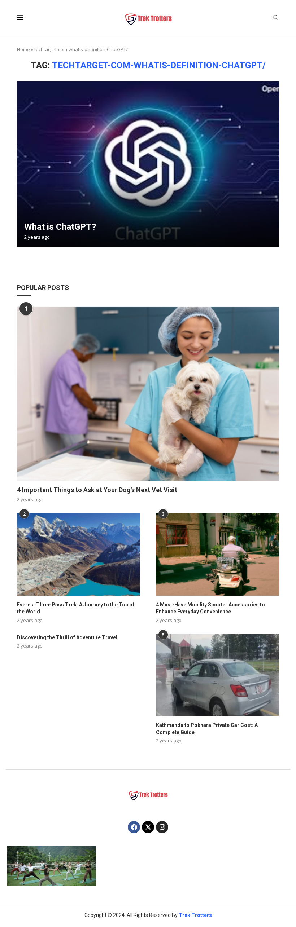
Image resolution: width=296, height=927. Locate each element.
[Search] (275, 18)
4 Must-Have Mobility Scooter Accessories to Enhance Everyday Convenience (210, 608)
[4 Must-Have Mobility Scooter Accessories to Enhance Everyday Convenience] (217, 554)
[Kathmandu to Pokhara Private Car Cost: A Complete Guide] (217, 675)
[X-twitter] (148, 827)
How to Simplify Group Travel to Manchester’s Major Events (53, 868)
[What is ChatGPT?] (148, 164)
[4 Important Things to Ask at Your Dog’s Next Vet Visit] (148, 393)
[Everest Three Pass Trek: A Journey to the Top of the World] (78, 554)
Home (23, 49)
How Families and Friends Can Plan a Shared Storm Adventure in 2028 (96, 866)
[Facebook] (134, 827)
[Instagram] (162, 827)
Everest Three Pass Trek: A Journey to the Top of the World (75, 608)
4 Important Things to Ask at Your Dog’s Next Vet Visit (97, 490)
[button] (20, 865)
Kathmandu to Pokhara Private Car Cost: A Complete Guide (207, 728)
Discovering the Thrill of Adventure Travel (67, 637)
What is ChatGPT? (60, 227)
